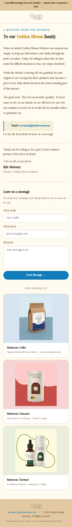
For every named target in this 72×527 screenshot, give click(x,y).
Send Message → (36, 275)
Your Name (9, 211)
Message (8, 243)
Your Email (9, 227)
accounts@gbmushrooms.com (34, 125)
